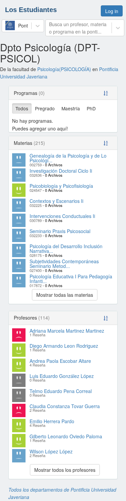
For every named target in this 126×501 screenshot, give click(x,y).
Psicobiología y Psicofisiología (61, 185)
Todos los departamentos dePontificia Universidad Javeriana (62, 493)
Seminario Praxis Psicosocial (60, 231)
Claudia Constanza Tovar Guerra (65, 406)
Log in (111, 11)
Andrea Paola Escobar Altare (60, 360)
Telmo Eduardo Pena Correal (61, 391)
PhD (91, 108)
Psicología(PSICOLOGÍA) (64, 69)
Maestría (70, 108)
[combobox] (6, 25)
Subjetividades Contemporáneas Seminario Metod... (64, 263)
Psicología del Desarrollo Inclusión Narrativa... (66, 248)
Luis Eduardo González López (62, 376)
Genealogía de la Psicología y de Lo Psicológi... (68, 158)
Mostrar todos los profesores (64, 469)
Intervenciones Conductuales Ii (62, 216)
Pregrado (45, 108)
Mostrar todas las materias (64, 294)
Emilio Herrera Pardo (52, 421)
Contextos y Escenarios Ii (56, 201)
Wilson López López (51, 451)
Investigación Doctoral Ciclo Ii (61, 170)
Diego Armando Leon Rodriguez (64, 345)
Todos (21, 108)
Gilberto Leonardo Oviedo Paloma (66, 436)
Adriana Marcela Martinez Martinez (67, 330)
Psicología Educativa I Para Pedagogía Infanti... (71, 278)
